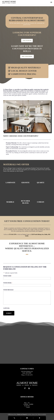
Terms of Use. (34, 414)
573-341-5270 (12, 234)
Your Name (7, 276)
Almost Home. (14, 414)
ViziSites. (29, 414)
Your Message (8, 290)
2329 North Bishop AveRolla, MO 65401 (27, 372)
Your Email (7, 283)
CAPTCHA (6, 308)
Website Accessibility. (42, 414)
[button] (51, 2)
